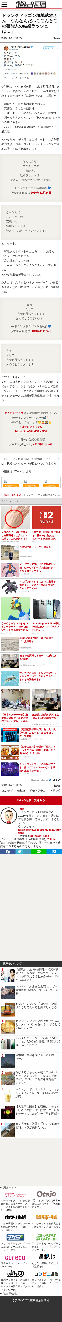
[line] (38, 851)
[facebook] (8, 851)
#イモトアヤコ (14, 413)
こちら (51, 839)
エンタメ (7, 790)
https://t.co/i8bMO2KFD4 (31, 431)
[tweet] (19, 851)
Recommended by (39, 780)
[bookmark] (54, 851)
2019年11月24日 (41, 192)
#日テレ (25, 426)
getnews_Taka (39, 835)
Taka (57, 38)
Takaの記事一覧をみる (31, 800)
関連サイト (10, 1187)
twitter (21, 790)
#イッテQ (36, 426)
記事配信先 (10, 1293)
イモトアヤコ (37, 790)
